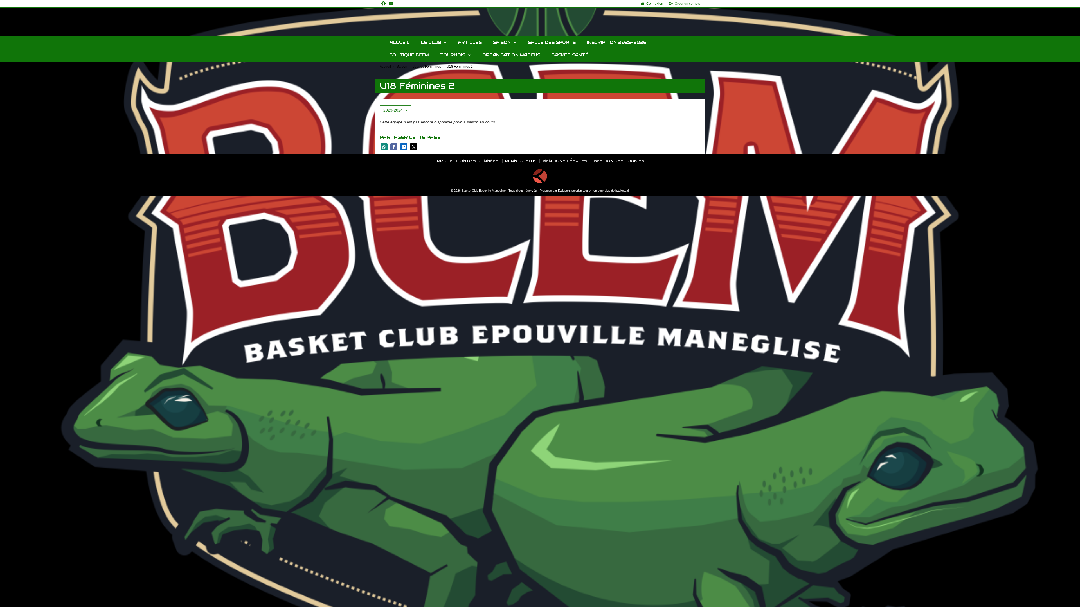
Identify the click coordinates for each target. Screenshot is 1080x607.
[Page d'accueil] (540, 176)
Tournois (453, 55)
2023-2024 (393, 110)
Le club (431, 42)
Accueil (400, 42)
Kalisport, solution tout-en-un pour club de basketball (593, 190)
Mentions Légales (564, 160)
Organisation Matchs (511, 55)
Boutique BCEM (409, 55)
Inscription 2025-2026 (616, 42)
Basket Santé (570, 55)
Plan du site (520, 160)
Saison (502, 42)
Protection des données (468, 160)
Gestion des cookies (619, 160)
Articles (470, 42)
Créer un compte (687, 4)
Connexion (654, 4)
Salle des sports (552, 42)
